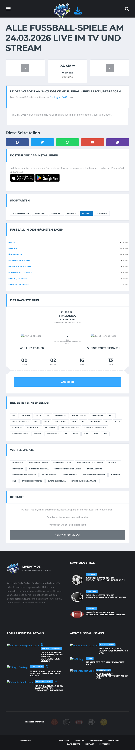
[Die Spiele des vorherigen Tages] (25, 68)
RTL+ (107, 422)
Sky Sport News (20, 434)
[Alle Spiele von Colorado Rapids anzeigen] (20, 682)
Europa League (94, 469)
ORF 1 (46, 422)
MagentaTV (97, 415)
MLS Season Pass (20, 422)
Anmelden (79, 740)
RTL (83, 422)
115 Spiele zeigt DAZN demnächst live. (105, 663)
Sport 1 (37, 434)
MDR (111, 415)
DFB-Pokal (113, 463)
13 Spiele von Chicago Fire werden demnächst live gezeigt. (45, 673)
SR (66, 434)
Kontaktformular (67, 534)
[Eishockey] (66, 721)
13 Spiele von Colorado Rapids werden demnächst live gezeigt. (49, 688)
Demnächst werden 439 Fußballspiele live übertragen (105, 579)
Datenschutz (73, 744)
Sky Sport (50, 428)
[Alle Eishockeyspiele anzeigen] (77, 597)
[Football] (79, 721)
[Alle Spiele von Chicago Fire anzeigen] (17, 667)
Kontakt (89, 744)
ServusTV (17, 428)
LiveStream (60, 415)
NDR (36, 422)
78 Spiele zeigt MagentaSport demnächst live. (112, 675)
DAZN (38, 415)
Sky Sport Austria (70, 428)
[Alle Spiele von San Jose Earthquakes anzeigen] (23, 645)
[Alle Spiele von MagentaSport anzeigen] (82, 671)
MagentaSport (79, 415)
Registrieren (96, 740)
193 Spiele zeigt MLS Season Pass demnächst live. (113, 650)
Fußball (86, 213)
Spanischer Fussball (32, 481)
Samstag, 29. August (19, 284)
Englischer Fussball (39, 469)
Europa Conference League (67, 469)
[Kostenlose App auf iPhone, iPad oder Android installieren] (78, 12)
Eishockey (56, 213)
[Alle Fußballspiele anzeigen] (77, 580)
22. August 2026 (58, 97)
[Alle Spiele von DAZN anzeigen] (77, 659)
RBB (74, 422)
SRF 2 (75, 434)
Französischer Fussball (24, 475)
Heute (11, 242)
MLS (14, 481)
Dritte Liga (17, 469)
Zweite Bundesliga (57, 481)
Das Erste (25, 415)
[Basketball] (54, 721)
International (70, 475)
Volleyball (102, 213)
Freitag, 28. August (18, 278)
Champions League (62, 463)
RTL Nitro (95, 422)
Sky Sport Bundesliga (95, 428)
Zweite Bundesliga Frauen (84, 481)
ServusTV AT (33, 428)
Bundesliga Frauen (38, 463)
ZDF (105, 434)
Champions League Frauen (90, 463)
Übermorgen (15, 254)
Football (71, 213)
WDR (96, 434)
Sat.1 (117, 422)
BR (13, 415)
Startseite (64, 740)
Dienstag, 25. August (19, 260)
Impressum (104, 744)
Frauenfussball (50, 475)
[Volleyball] (103, 721)
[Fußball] (91, 721)
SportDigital (53, 434)
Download (113, 740)
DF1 (48, 415)
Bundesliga (17, 463)
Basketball (40, 213)
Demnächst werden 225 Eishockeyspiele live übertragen (106, 596)
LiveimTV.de (25, 741)
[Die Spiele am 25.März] (110, 68)
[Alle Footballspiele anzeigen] (77, 614)
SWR (86, 434)
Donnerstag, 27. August (20, 272)
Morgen (12, 248)
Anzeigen (67, 382)
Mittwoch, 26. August (19, 266)
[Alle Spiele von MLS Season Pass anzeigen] (83, 645)
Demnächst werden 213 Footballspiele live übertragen (105, 613)
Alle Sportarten (20, 213)
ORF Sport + (60, 422)
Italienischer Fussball (94, 475)
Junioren (115, 475)
